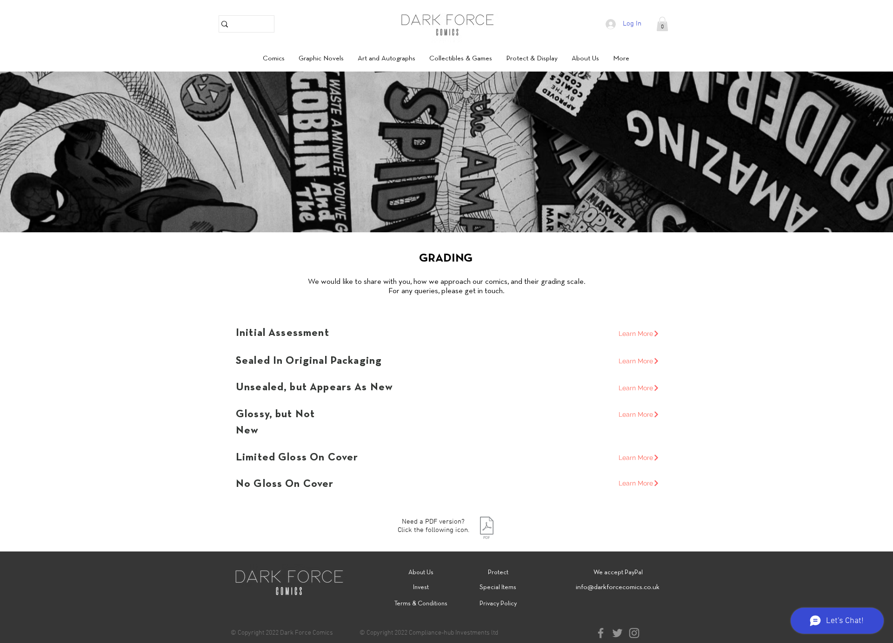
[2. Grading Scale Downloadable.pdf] (487, 529)
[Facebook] (600, 633)
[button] (662, 24)
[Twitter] (617, 633)
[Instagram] (634, 633)
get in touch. (485, 291)
